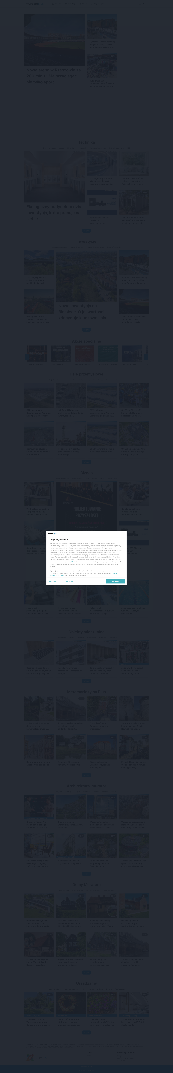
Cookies (61, 575)
